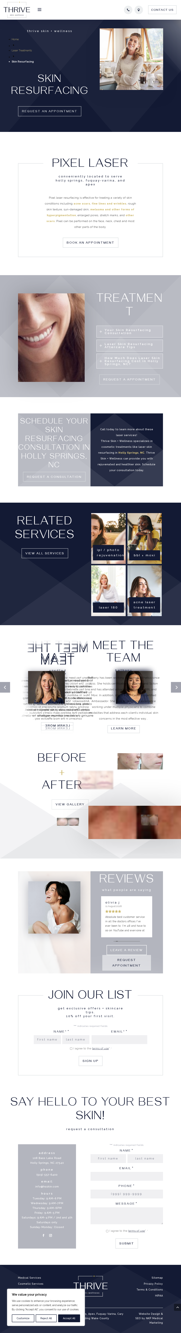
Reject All (46, 1318)
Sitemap (157, 1277)
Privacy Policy (153, 1283)
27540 (60, 1162)
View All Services (44, 554)
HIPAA (159, 1295)
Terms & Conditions (149, 1289)
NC (142, 452)
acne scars (82, 203)
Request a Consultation (54, 477)
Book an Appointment (91, 243)
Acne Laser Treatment (144, 605)
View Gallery (70, 805)
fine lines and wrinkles (109, 203)
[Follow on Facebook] (43, 1235)
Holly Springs (128, 452)
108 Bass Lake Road (47, 1158)
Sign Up (91, 1062)
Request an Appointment (49, 112)
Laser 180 (108, 608)
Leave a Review (126, 951)
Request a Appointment (129, 380)
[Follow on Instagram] (50, 1235)
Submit (126, 1244)
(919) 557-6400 (47, 1174)
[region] (46, 1307)
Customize (23, 1318)
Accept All (69, 1318)
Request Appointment (126, 963)
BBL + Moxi (144, 556)
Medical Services (29, 1277)
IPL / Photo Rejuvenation (110, 553)
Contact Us (162, 10)
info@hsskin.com (47, 1186)
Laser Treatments (22, 50)
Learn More (123, 729)
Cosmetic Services (30, 1283)
